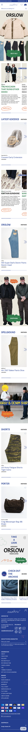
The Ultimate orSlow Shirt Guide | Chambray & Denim (9, 598)
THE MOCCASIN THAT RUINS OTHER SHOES (10, 89)
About (3, 654)
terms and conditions (19, 644)
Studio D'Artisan (6, 693)
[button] (25, 77)
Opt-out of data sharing (8, 672)
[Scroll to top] (25, 610)
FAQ (2, 667)
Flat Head (4, 691)
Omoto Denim (5, 695)
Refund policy (5, 660)
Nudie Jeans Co (5, 680)
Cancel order (5, 665)
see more (24, 574)
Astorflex (4, 682)
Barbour (4, 684)
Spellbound (5, 698)
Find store (4, 656)
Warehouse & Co (6, 689)
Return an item (6, 663)
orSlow (3, 677)
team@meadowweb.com (7, 630)
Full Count (4, 686)
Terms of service (6, 670)
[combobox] (14, 8)
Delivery (4, 658)
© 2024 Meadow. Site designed (10, 713)
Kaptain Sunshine (10, 193)
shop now (24, 119)
